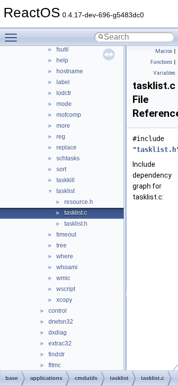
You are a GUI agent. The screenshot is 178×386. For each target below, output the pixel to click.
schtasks (68, 158)
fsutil (62, 49)
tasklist (65, 191)
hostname (69, 71)
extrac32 (60, 343)
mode (64, 103)
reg (60, 136)
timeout (66, 234)
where (64, 256)
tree (61, 245)
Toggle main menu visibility (13, 37)
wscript (65, 289)
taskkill (65, 180)
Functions (161, 62)
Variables (164, 73)
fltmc (54, 365)
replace (66, 147)
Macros (164, 51)
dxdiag (57, 332)
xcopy (64, 299)
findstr (56, 354)
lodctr (63, 93)
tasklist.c (75, 212)
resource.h (78, 201)
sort (61, 169)
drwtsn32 (60, 321)
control (57, 310)
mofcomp (68, 114)
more (63, 125)
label (63, 82)
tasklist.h (76, 223)
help (62, 60)
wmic (63, 278)
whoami (67, 267)
